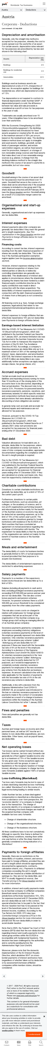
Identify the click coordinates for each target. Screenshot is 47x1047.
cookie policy (8, 1030)
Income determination (33, 258)
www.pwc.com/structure (26, 996)
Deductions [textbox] (31, 10)
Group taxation (16, 192)
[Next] (43, 976)
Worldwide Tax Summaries (21, 5)
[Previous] (4, 976)
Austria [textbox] (5, 10)
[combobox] (11, 10)
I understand (34, 1034)
